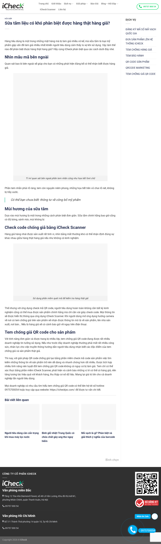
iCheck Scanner (48, 9)
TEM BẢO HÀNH (135, 55)
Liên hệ (62, 9)
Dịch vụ (67, 3)
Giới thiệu (56, 3)
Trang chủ (44, 3)
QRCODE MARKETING (138, 67)
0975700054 (148, 530)
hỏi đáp (8, 19)
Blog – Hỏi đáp (108, 3)
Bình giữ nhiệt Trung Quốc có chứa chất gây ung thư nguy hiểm (58, 437)
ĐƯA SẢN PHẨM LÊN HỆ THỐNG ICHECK (139, 41)
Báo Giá (94, 3)
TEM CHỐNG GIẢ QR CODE (140, 73)
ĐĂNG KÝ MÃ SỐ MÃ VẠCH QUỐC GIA (141, 31)
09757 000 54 (149, 7)
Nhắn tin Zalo (143, 516)
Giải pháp (81, 3)
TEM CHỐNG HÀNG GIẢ (139, 49)
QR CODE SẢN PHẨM (137, 61)
